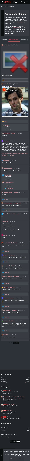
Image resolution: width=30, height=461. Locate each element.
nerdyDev (5, 334)
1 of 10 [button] (10, 342)
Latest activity (24, 39)
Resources (19, 22)
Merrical (5, 221)
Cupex (13, 133)
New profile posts (13, 39)
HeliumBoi (6, 160)
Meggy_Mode (8, 175)
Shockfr (5, 235)
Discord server (16, 27)
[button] (2, 2)
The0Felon (14, 242)
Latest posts (6, 387)
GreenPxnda (6, 133)
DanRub (16, 192)
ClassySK (7, 390)
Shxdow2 (5, 141)
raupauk (5, 321)
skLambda (8, 410)
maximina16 (6, 242)
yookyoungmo (16, 213)
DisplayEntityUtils (9, 404)
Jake (4, 84)
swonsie (5, 287)
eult (4, 45)
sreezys (5, 265)
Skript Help (6, 400)
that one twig (6, 310)
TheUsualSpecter (7, 168)
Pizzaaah (27, 382)
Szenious (5, 298)
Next (15, 342)
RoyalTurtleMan (7, 276)
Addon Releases (7, 393)
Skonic (7, 416)
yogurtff (5, 255)
